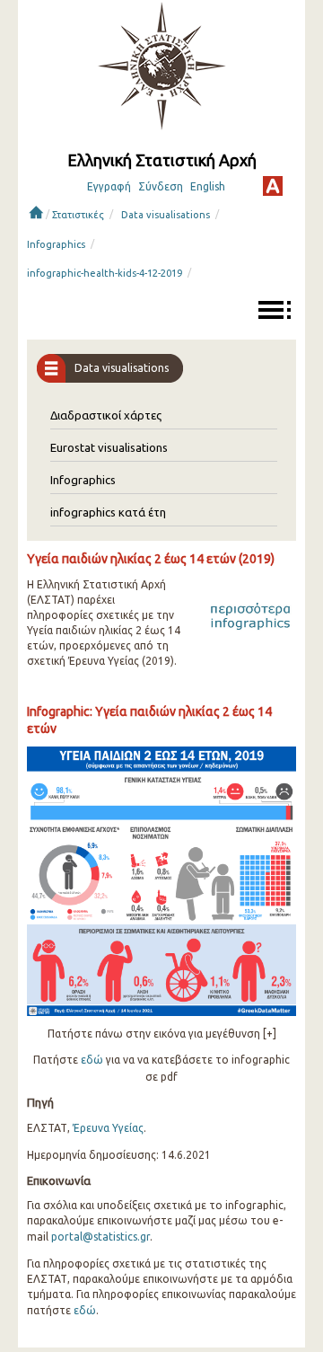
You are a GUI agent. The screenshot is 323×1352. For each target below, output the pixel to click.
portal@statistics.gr (100, 1236)
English (207, 186)
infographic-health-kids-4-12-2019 (104, 273)
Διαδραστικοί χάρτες (106, 415)
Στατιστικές (78, 214)
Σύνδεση (160, 186)
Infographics (56, 244)
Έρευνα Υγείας (108, 1128)
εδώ (92, 1059)
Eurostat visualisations (109, 447)
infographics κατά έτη (108, 512)
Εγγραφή (109, 186)
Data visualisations (165, 214)
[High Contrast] (273, 186)
